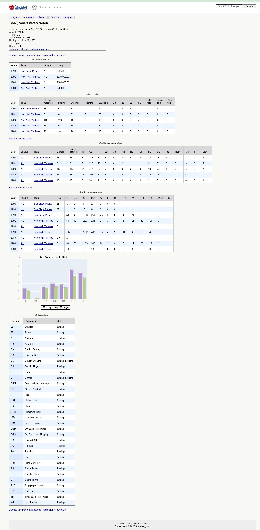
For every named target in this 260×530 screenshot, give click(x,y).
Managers (29, 17)
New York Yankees (30, 76)
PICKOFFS (164, 198)
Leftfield (149, 101)
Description (30, 321)
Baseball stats (50, 7)
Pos (59, 198)
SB (142, 198)
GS (75, 198)
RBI (132, 152)
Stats (59, 321)
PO (93, 198)
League (47, 65)
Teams (42, 17)
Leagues (68, 17)
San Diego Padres (30, 71)
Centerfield (160, 101)
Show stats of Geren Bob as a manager (29, 49)
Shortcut (15, 321)
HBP (177, 152)
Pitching (89, 102)
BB (149, 152)
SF (195, 152)
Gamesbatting (73, 150)
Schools (55, 17)
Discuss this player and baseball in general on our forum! (38, 55)
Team (24, 65)
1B (114, 102)
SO (158, 152)
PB (124, 198)
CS (141, 152)
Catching (103, 102)
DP (115, 198)
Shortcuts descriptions (20, 138)
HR (123, 152)
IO (84, 198)
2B (123, 102)
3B (131, 102)
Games (60, 152)
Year (13, 65)
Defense (75, 102)
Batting (61, 102)
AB (90, 152)
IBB (168, 152)
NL (22, 157)
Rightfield (169, 101)
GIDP (205, 152)
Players (15, 17)
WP (133, 198)
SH (187, 152)
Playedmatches (48, 101)
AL (22, 163)
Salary (60, 65)
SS (139, 102)
